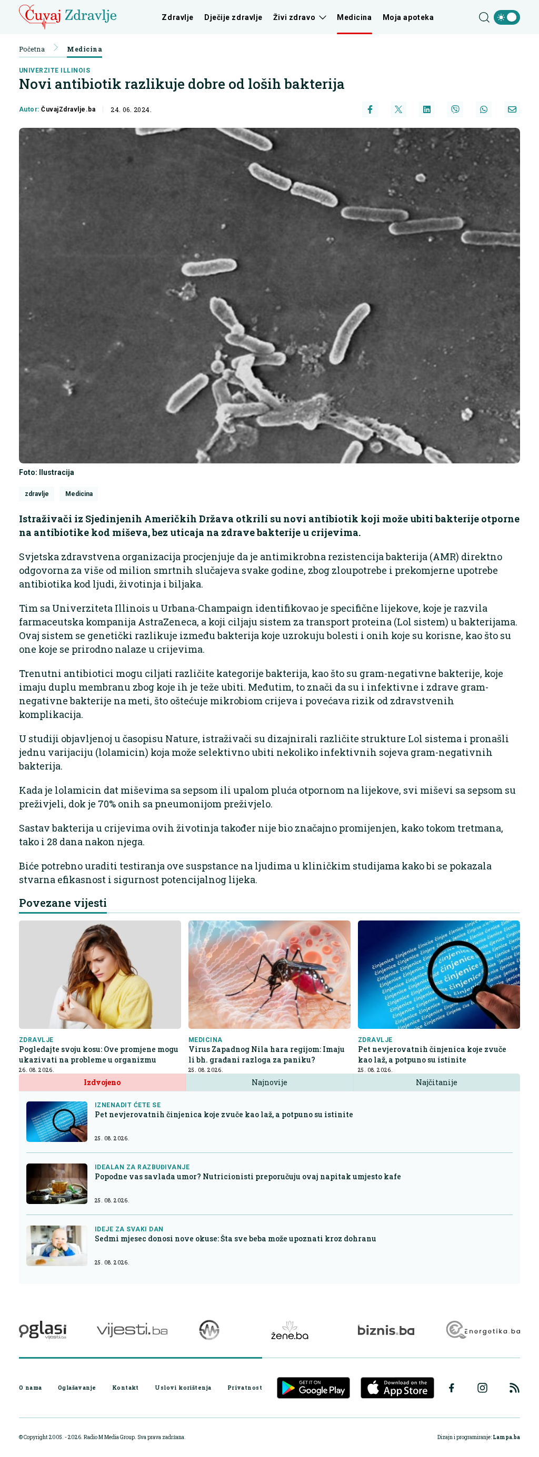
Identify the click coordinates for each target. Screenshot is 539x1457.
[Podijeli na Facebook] (370, 109)
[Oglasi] (42, 1330)
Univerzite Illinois (54, 70)
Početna (32, 49)
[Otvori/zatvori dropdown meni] (320, 17)
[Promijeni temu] (507, 17)
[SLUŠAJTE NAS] (209, 1330)
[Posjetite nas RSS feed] (514, 1387)
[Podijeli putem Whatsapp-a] (484, 109)
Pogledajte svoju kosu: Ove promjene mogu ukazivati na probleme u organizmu (98, 1054)
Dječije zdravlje (233, 17)
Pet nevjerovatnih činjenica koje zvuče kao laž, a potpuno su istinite (432, 1054)
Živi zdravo (294, 17)
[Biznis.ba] (386, 1329)
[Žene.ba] (290, 1330)
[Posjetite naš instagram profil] (482, 1387)
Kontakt (125, 1387)
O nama (30, 1387)
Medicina (354, 17)
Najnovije (269, 1082)
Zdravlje (177, 17)
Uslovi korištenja (183, 1387)
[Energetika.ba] (482, 1330)
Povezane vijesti (63, 902)
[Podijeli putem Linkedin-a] (427, 109)
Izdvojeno (102, 1082)
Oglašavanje (77, 1387)
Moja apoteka (408, 17)
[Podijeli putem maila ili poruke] (512, 109)
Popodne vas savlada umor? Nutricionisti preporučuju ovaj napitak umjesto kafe (248, 1176)
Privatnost (244, 1387)
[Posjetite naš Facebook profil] (451, 1388)
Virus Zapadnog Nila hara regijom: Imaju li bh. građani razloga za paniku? (266, 1054)
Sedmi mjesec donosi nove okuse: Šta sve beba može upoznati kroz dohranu (235, 1238)
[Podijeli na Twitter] (398, 109)
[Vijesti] (131, 1330)
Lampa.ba (506, 1437)
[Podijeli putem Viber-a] (455, 109)
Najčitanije (436, 1082)
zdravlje (37, 494)
